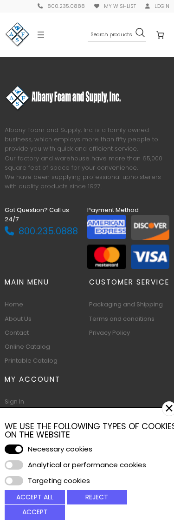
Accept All (34, 497)
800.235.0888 (66, 6)
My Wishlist (120, 6)
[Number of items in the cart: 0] (160, 34)
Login (162, 6)
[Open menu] (40, 34)
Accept (35, 512)
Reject (96, 497)
